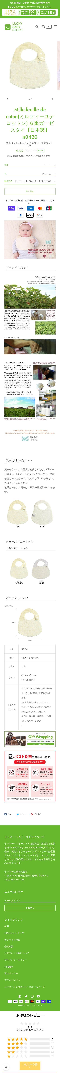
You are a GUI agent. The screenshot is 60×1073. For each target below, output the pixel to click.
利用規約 (8, 966)
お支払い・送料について (16, 953)
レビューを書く (30, 1066)
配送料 (15, 156)
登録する (30, 908)
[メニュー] (55, 27)
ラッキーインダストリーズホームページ (24, 987)
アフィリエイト (12, 980)
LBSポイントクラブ (14, 933)
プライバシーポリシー (15, 960)
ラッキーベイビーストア (33, 1005)
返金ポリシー (11, 973)
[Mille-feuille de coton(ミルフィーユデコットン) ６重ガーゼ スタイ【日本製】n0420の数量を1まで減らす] (43, 165)
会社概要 (8, 946)
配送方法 (8, 181)
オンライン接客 (12, 939)
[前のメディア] (7, 99)
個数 (6, 165)
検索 (6, 926)
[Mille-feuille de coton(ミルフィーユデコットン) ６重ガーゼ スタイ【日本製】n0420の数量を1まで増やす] (56, 165)
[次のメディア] (52, 99)
